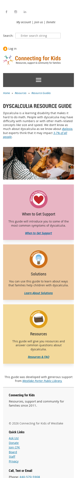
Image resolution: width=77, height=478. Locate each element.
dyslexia (67, 129)
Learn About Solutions (38, 293)
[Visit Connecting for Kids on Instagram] (15, 11)
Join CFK (14, 447)
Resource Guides (41, 93)
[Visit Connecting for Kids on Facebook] (6, 11)
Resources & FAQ (38, 357)
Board (13, 452)
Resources (20, 93)
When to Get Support (38, 233)
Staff (12, 457)
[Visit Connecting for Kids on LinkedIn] (25, 11)
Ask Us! (14, 438)
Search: (8, 36)
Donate (50, 22)
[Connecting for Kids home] (32, 60)
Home (6, 93)
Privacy (13, 461)
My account (23, 22)
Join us (38, 22)
